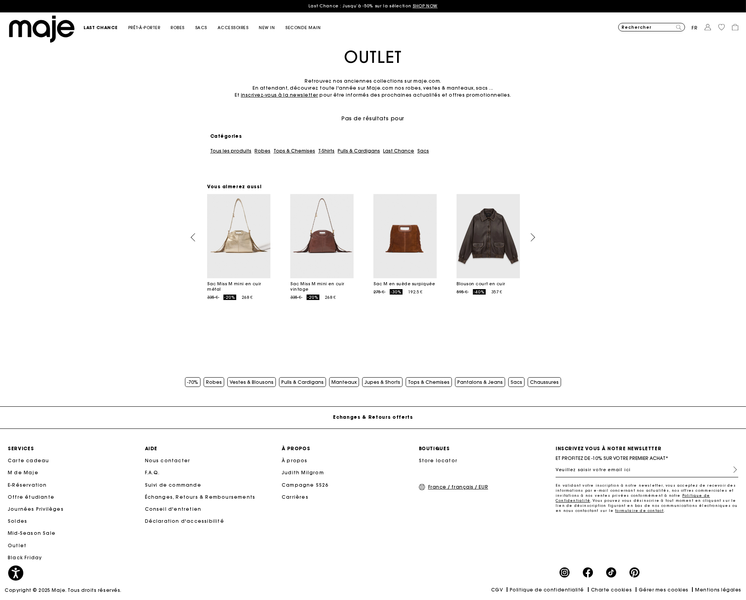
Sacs (423, 151)
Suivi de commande (173, 485)
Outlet (17, 545)
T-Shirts (326, 151)
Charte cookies (611, 590)
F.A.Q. (152, 472)
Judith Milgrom (303, 472)
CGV (497, 590)
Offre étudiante (31, 497)
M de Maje (23, 472)
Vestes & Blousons (252, 382)
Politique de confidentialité (547, 590)
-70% (192, 382)
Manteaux (344, 382)
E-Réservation (27, 485)
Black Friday (25, 557)
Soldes (17, 521)
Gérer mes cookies (663, 590)
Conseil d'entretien (173, 509)
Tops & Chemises (294, 151)
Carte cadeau (28, 460)
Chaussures (544, 382)
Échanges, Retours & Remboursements (200, 497)
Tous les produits (230, 151)
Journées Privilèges (36, 509)
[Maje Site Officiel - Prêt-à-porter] (42, 28)
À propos (295, 460)
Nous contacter (167, 460)
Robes (262, 151)
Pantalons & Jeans (480, 382)
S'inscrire (732, 469)
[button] (106, 28)
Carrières (295, 497)
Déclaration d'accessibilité (184, 521)
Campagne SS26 (305, 485)
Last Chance (398, 151)
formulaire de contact (639, 510)
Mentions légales (718, 590)
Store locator (438, 460)
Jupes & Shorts (382, 382)
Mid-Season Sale (32, 533)
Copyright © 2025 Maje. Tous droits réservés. (63, 590)
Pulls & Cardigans (359, 151)
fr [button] (695, 28)
